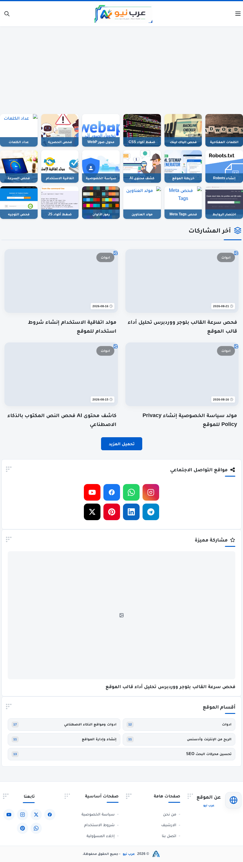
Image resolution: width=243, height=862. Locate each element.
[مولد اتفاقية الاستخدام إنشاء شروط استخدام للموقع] (61, 253)
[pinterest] (111, 512)
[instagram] (151, 492)
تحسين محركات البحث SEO (208, 754)
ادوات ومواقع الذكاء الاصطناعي (90, 724)
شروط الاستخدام (99, 824)
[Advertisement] (121, 68)
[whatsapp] (131, 492)
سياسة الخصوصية (98, 814)
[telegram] (151, 512)
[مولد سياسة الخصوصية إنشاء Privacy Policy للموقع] (182, 346)
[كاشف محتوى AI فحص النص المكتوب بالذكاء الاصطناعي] (61, 346)
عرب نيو (129, 854)
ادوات (226, 724)
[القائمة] (238, 14)
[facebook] (111, 492)
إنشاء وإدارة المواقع (99, 739)
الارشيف (168, 824)
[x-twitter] (92, 512)
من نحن (169, 814)
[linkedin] (131, 512)
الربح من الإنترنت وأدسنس (209, 739)
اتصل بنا (169, 835)
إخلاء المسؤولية (101, 835)
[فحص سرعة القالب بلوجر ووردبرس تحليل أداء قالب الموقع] (182, 253)
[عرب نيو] (123, 14)
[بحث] (6, 13)
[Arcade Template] (156, 853)
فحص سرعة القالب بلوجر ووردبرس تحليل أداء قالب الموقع (170, 686)
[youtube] (92, 492)
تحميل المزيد (122, 443)
